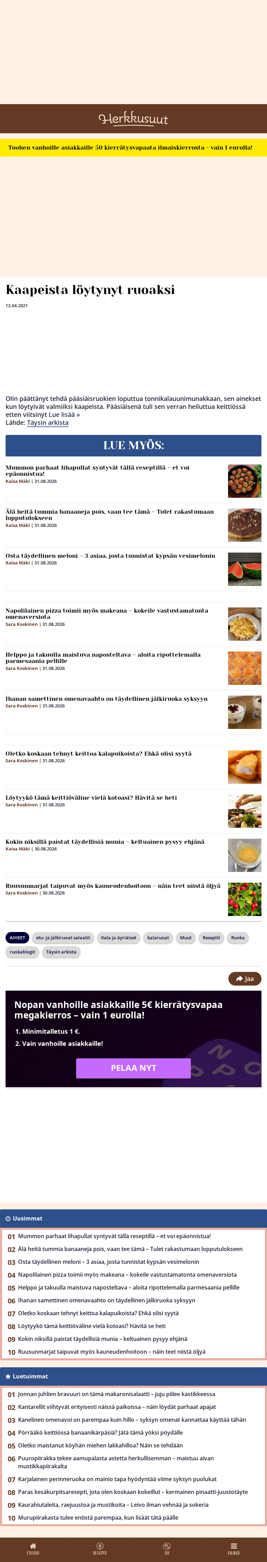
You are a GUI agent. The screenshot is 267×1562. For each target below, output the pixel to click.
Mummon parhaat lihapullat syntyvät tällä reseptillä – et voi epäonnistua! (97, 471)
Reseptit (211, 937)
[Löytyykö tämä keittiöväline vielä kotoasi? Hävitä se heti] (244, 811)
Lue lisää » (64, 414)
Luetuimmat (30, 1376)
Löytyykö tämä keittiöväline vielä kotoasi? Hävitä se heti (91, 797)
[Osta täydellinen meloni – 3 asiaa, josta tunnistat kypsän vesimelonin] (244, 569)
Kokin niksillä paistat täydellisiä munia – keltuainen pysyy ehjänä (105, 841)
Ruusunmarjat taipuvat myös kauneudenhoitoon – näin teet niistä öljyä (113, 885)
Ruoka (238, 937)
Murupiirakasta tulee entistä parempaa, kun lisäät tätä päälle (98, 1517)
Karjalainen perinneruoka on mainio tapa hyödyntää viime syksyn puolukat (117, 1479)
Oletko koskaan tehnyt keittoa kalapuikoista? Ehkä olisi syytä (99, 753)
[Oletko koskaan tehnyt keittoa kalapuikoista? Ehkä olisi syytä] (244, 767)
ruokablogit (22, 952)
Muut (186, 937)
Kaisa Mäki (18, 481)
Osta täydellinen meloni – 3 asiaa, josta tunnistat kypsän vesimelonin (110, 555)
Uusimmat (27, 1218)
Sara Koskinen (22, 624)
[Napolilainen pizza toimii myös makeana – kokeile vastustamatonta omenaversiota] (244, 624)
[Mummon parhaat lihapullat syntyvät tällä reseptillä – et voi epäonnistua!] (244, 481)
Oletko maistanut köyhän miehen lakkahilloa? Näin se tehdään (100, 1445)
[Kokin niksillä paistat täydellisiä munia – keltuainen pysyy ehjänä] (244, 855)
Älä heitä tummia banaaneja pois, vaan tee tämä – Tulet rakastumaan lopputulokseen (110, 515)
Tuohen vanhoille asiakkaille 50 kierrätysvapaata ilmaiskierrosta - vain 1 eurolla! (130, 147)
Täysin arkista (47, 422)
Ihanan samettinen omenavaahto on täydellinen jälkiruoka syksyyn (107, 698)
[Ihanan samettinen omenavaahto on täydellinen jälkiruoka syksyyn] (244, 712)
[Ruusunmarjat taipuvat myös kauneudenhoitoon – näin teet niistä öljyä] (244, 899)
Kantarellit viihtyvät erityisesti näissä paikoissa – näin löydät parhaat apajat (117, 1407)
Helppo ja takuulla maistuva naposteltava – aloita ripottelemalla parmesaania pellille (103, 658)
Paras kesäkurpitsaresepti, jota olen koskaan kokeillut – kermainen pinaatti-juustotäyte (133, 1492)
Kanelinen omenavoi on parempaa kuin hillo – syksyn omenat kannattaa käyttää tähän (132, 1420)
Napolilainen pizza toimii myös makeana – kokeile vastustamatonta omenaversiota (107, 614)
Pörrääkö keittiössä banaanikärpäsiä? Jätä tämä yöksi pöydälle (100, 1432)
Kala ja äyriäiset (118, 937)
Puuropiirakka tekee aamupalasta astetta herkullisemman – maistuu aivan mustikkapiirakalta (116, 1462)
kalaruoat (158, 937)
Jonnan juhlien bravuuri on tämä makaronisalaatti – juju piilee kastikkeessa (116, 1394)
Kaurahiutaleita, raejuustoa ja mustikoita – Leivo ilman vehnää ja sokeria (113, 1505)
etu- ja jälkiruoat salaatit (63, 937)
